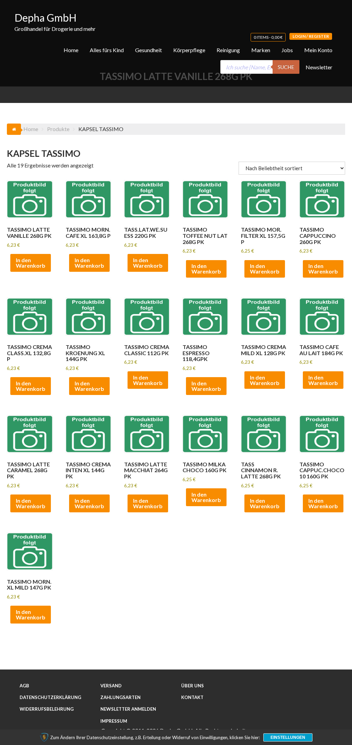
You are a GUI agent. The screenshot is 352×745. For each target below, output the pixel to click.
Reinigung (228, 50)
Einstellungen (288, 737)
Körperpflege (189, 50)
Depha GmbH (45, 17)
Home (71, 50)
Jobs (287, 50)
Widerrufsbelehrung (47, 709)
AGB (24, 685)
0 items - (268, 37)
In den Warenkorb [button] (30, 263)
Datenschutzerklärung (50, 697)
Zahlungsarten (120, 697)
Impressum (113, 721)
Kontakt (192, 697)
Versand (111, 685)
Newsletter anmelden (128, 709)
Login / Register (311, 36)
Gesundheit (148, 50)
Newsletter (319, 67)
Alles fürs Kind (107, 50)
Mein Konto (318, 50)
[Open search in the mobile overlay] (259, 67)
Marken (260, 50)
